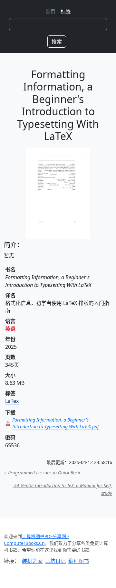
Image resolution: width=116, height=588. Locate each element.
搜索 (57, 41)
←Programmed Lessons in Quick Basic (42, 472)
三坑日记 (55, 560)
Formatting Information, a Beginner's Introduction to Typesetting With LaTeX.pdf (55, 423)
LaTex (12, 400)
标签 (66, 11)
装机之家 (32, 560)
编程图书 (78, 560)
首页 (50, 11)
